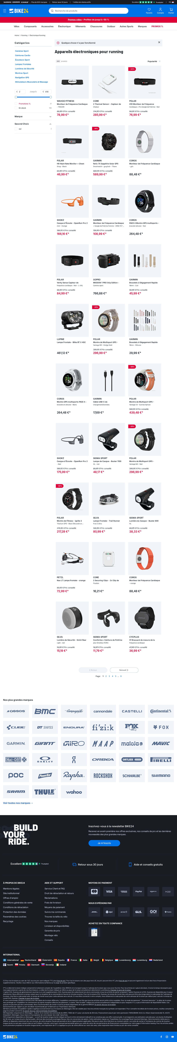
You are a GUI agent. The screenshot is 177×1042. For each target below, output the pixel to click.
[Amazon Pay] (153, 891)
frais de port (61, 981)
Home (17, 35)
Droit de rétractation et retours (59, 893)
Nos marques (51, 921)
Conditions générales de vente (17, 902)
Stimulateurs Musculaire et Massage (31, 82)
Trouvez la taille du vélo (56, 916)
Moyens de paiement (55, 907)
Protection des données (14, 912)
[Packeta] (168, 912)
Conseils (49, 940)
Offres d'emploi (10, 898)
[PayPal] (138, 891)
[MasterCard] (94, 891)
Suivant (122, 670)
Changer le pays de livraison (120, 990)
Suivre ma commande (55, 912)
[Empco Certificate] (94, 932)
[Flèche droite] (86, 82)
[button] (33, 116)
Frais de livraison (53, 902)
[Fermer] (159, 42)
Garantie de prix (52, 930)
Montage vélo (51, 935)
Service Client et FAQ (55, 888)
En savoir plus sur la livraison (105, 1005)
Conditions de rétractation (15, 907)
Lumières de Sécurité (24, 68)
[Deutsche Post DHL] (94, 912)
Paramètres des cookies (14, 916)
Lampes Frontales (23, 64)
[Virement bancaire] (168, 891)
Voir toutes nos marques (16, 803)
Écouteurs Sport (22, 60)
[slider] (16, 97)
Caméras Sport (22, 51)
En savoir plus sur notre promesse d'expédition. (40, 1011)
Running (24, 35)
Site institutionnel (11, 893)
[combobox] (140, 61)
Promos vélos (75, 19)
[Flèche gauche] (58, 82)
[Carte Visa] (109, 891)
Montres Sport (21, 73)
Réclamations (51, 898)
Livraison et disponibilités (57, 926)
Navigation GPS (22, 77)
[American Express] (124, 891)
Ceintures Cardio (22, 55)
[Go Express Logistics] (153, 912)
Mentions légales (11, 888)
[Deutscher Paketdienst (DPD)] (109, 912)
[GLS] (138, 912)
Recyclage (8, 921)
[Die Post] (124, 912)
